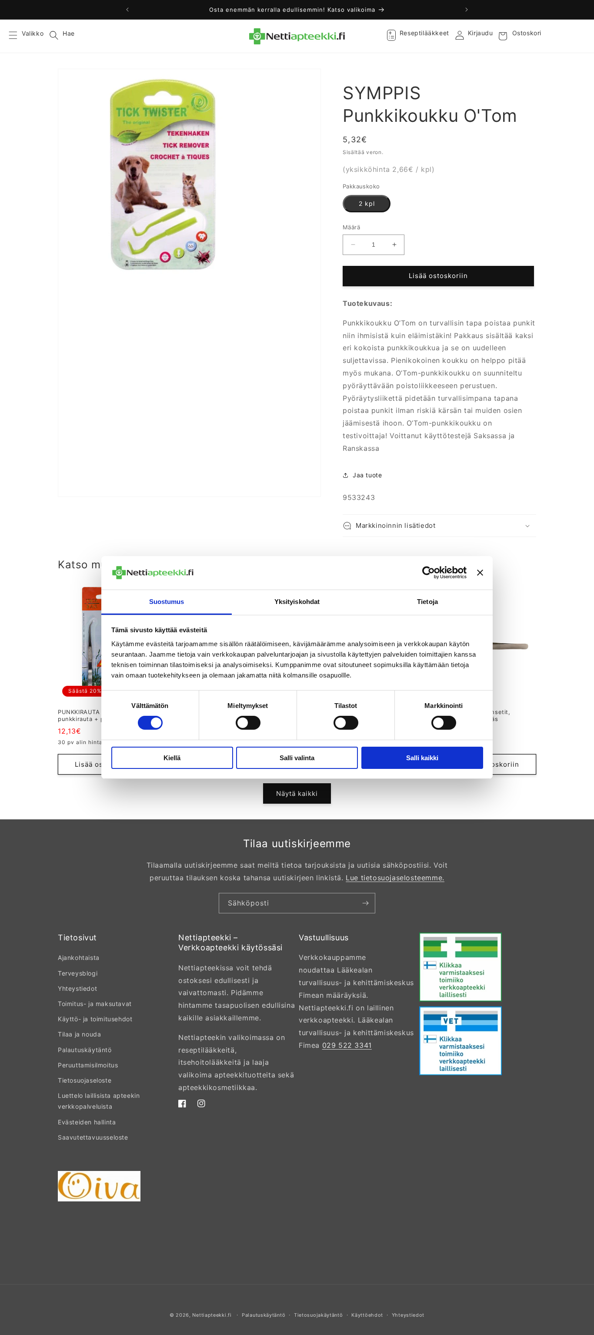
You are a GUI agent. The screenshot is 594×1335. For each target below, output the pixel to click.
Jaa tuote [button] (367, 475)
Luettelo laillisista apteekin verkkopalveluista (99, 1101)
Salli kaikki (422, 757)
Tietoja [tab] (427, 601)
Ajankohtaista (79, 957)
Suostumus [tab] (166, 601)
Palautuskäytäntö (85, 1049)
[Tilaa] (365, 903)
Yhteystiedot (77, 988)
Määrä (351, 227)
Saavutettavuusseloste (93, 1137)
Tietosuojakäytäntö (318, 1315)
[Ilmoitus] (466, 9)
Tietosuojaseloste (84, 1080)
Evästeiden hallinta (87, 1122)
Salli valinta (297, 757)
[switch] (248, 723)
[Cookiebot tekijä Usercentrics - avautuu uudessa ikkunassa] (428, 572)
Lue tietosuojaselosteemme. (395, 877)
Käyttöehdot (367, 1315)
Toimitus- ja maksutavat (95, 1003)
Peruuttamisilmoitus (88, 1065)
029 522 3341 (347, 1045)
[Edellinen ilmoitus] (127, 9)
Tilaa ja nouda (79, 1034)
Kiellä (172, 757)
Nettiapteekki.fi (211, 1315)
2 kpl (367, 203)
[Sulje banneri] (480, 573)
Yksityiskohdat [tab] (297, 601)
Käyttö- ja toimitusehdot (95, 1019)
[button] (18, 36)
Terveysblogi (77, 973)
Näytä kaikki (297, 793)
